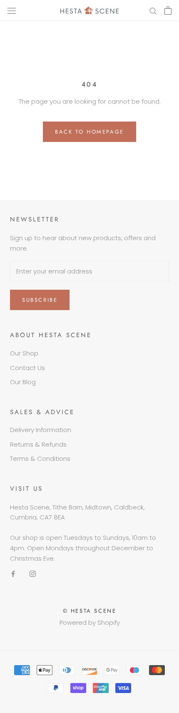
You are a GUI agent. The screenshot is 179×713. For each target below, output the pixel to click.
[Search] (153, 10)
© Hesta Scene (90, 611)
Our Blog (23, 382)
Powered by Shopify (90, 622)
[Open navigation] (11, 10)
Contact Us (27, 367)
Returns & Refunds (38, 444)
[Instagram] (33, 573)
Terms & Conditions (40, 458)
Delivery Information (40, 429)
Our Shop (24, 353)
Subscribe (39, 300)
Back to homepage (89, 132)
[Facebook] (13, 573)
